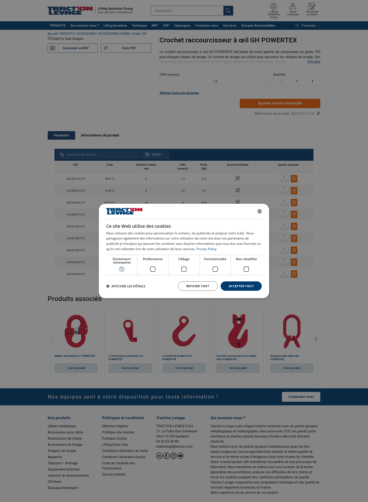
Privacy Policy (206, 249)
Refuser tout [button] (197, 286)
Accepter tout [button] (241, 286)
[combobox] (259, 211)
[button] (125, 286)
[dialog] (184, 251)
